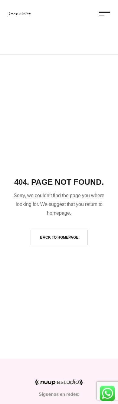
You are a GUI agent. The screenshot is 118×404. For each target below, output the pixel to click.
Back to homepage (59, 237)
